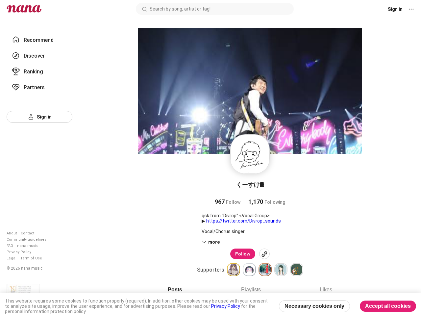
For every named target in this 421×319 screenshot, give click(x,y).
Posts (175, 289)
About (12, 233)
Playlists (251, 289)
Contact (27, 233)
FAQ (10, 246)
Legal (11, 258)
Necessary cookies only (314, 306)
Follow (242, 253)
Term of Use (31, 258)
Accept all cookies (388, 306)
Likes (326, 289)
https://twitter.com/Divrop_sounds (243, 221)
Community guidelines (26, 239)
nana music (27, 246)
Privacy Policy (19, 252)
